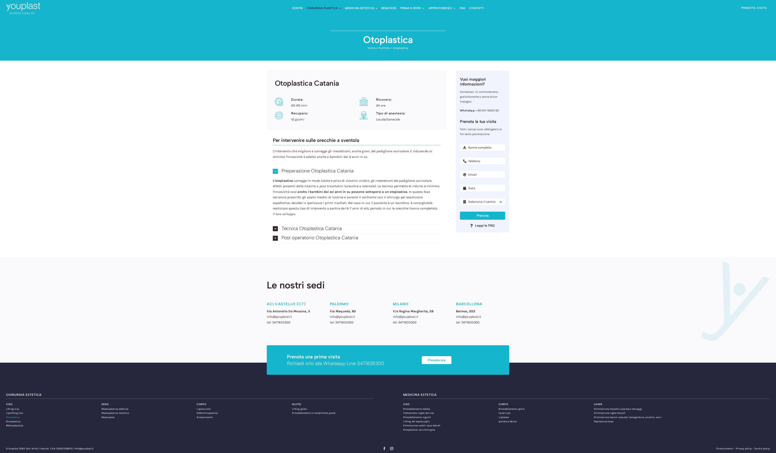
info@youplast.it (84, 448)
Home (371, 48)
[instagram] (391, 448)
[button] (356, 171)
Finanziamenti (724, 448)
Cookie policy (762, 448)
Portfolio (384, 48)
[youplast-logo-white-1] (23, 3)
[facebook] (384, 448)
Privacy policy (744, 448)
